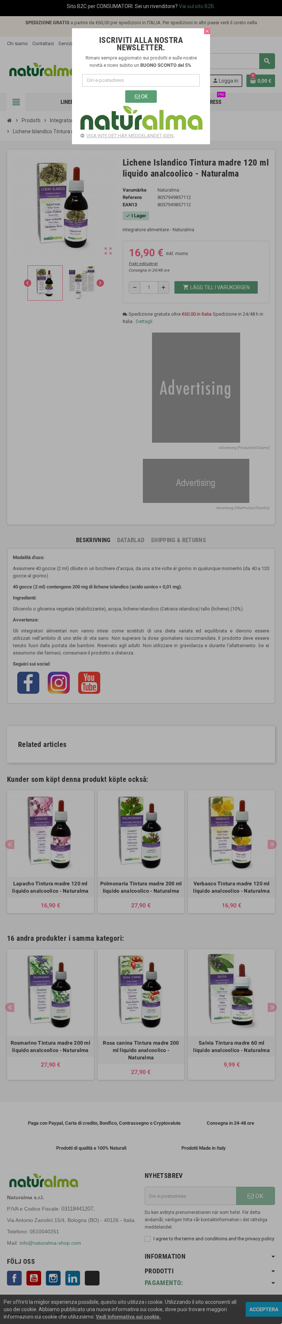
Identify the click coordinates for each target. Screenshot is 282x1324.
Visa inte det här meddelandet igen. (130, 135)
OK (144, 96)
